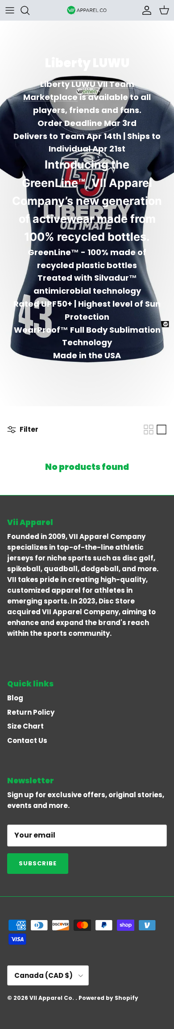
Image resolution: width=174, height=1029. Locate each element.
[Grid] (148, 429)
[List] (161, 429)
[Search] (29, 10)
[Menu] (10, 10)
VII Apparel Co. (52, 998)
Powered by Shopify (108, 998)
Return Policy (30, 712)
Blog (15, 698)
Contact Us (27, 740)
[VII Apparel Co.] (87, 10)
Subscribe (38, 863)
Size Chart (25, 726)
